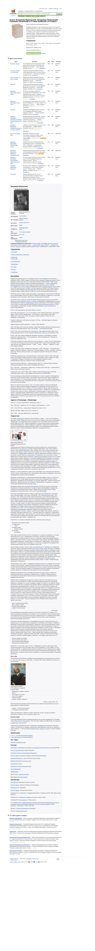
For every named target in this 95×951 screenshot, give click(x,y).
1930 (25, 222)
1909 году (24, 299)
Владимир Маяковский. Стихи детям (15, 103)
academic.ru (13, 15)
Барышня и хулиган (45, 728)
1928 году (43, 535)
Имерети (24, 245)
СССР (20, 229)
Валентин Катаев (15, 785)
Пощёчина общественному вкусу (46, 304)
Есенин (41, 548)
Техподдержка (29, 858)
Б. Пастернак (40, 357)
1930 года (42, 384)
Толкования (21, 16)
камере (35, 299)
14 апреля (21, 222)
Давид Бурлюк (37, 456)
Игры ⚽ (42, 16)
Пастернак (50, 548)
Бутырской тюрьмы (41, 299)
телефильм (33, 728)
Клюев (45, 548)
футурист (13, 246)
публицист (23, 231)
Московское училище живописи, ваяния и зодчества (23, 301)
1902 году (28, 286)
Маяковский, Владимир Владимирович (20, 837)
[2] (26, 722)
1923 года (40, 465)
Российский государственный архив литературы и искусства (40, 747)
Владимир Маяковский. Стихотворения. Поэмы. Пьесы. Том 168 (15, 160)
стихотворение (20, 418)
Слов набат (13, 174)
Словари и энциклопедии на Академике (30, 11)
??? (12, 735)
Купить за (33, 53)
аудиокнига (43, 138)
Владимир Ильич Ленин (47, 495)
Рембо (12, 458)
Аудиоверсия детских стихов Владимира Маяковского (24, 753)
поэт (20, 231)
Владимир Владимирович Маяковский (20, 844)
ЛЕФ (38, 246)
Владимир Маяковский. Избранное (13, 167)
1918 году (17, 725)
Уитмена (57, 458)
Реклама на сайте (35, 858)
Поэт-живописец (23, 799)
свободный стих (50, 458)
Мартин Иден (26, 720)
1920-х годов (28, 506)
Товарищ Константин (24, 774)
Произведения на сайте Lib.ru (21, 240)
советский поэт (54, 245)
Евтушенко (26, 574)
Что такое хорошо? (15, 63)
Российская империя (23, 227)
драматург (28, 231)
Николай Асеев (14, 586)
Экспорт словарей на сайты (15, 861)
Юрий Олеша (14, 787)
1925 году (48, 519)
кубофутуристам (30, 302)
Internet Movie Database (27, 735)
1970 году (24, 728)
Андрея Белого (31, 455)
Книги (35, 16)
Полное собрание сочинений (18, 755)
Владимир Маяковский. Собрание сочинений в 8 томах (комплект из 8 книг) (16, 119)
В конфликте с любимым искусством (28, 797)
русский (20, 237)
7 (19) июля (21, 215)
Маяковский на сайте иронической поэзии (21, 766)
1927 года (44, 332)
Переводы (28, 16)
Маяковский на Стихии (16, 763)
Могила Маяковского (16, 769)
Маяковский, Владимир (16, 850)
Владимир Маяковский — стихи (18, 758)
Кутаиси (51, 286)
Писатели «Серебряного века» (18, 742)
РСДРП (23, 293)
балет (37, 728)
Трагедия (12, 109)
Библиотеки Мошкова (41, 755)
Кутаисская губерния (53, 243)
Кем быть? (13, 84)
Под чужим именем (22, 777)
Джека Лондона (18, 720)
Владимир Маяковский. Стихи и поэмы (15, 93)
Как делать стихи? (26, 761)
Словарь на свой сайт (53, 8)
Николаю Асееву (32, 483)
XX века (47, 572)
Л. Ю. (27, 312)
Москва (20, 225)
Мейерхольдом (46, 371)
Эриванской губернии (50, 280)
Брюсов (37, 548)
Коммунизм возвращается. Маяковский (25, 808)
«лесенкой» (52, 465)
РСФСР (47, 245)
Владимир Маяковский (21, 811)
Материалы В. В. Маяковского (18, 747)
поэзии (18, 420)
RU (60, 8)
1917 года (16, 493)
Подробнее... (43, 68)
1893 (25, 215)
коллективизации (22, 509)
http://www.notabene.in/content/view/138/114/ (22, 737)
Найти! (59, 13)
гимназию (45, 286)
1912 (16, 304)
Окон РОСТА (34, 331)
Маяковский (13, 831)
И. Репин (13, 689)
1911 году (50, 299)
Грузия (29, 245)
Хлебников (52, 550)
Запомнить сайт (43, 8)
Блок (34, 548)
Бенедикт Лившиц (15, 790)
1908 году (33, 291)
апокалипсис (25, 448)
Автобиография (14, 771)
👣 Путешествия (14, 859)
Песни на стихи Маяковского (18, 750)
